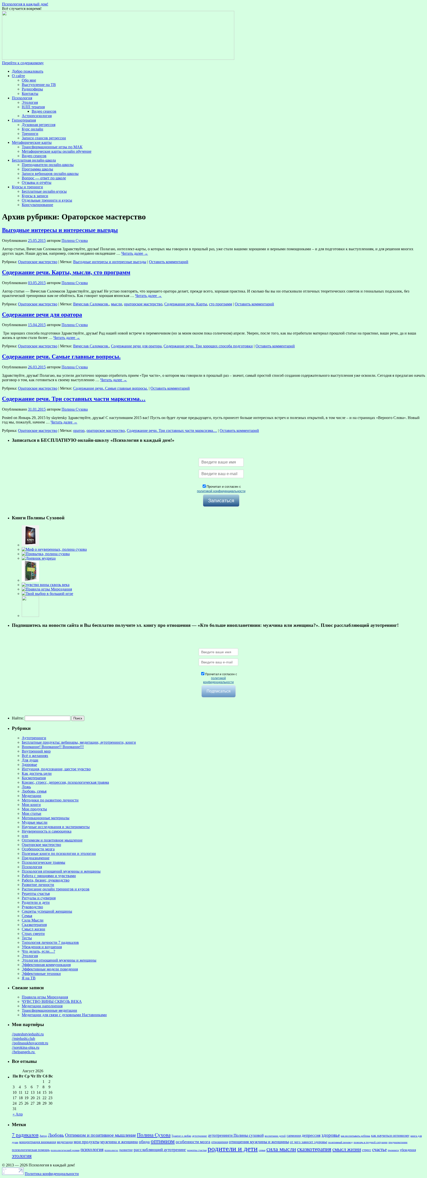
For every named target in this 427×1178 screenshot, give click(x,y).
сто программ (220, 304)
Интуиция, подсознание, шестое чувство (56, 769)
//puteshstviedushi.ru (28, 1034)
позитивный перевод (340, 1142)
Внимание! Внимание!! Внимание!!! (53, 747)
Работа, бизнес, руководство (45, 880)
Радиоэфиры (32, 89)
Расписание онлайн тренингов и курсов (55, 889)
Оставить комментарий (168, 262)
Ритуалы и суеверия (39, 898)
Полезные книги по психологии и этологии (59, 853)
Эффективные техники (41, 973)
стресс (366, 1150)
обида (144, 1141)
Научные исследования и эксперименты (56, 827)
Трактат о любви (181, 1136)
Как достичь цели (37, 773)
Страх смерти (33, 933)
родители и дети (233, 1149)
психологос (111, 1150)
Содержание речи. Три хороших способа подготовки (208, 346)
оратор (79, 430)
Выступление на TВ (39, 85)
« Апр (18, 1114)
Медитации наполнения (42, 1006)
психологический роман (65, 1150)
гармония (294, 1135)
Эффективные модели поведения (50, 969)
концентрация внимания (37, 1142)
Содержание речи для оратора (42, 314)
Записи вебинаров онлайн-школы (50, 173)
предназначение (397, 1142)
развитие (126, 1150)
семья (262, 1150)
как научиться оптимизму (390, 1135)
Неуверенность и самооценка (46, 831)
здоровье (330, 1135)
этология (22, 1156)
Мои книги (31, 804)
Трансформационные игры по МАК (52, 147)
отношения (219, 1142)
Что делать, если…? (38, 951)
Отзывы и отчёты (36, 182)
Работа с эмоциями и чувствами (49, 876)
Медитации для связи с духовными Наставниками (64, 1015)
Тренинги (30, 133)
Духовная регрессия (38, 125)
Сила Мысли (32, 920)
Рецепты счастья (36, 893)
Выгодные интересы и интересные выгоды (60, 230)
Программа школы (37, 169)
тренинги (393, 1150)
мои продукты (86, 1141)
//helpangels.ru (24, 1052)
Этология (30, 102)
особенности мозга (193, 1141)
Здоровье (29, 764)
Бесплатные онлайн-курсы (44, 191)
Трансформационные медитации (49, 1010)
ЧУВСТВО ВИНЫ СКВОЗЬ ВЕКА (52, 1001)
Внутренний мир (36, 751)
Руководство (32, 907)
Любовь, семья (34, 791)
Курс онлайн (32, 129)
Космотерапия (34, 778)
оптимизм (163, 1141)
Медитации (31, 796)
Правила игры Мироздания (45, 997)
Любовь (56, 1135)
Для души (30, 760)
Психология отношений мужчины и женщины (61, 871)
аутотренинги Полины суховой (236, 1135)
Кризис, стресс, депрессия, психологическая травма (65, 782)
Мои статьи (31, 813)
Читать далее (134, 253)
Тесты (27, 938)
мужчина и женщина (119, 1141)
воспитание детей (275, 1136)
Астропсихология (37, 116)
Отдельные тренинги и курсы (47, 200)
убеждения (408, 1150)
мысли (116, 304)
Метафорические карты (32, 142)
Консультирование (37, 205)
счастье (379, 1149)
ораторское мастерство (143, 304)
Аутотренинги (34, 738)
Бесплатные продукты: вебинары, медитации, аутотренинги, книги (79, 742)
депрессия (311, 1135)
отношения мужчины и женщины (259, 1141)
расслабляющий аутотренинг (160, 1149)
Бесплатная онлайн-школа (34, 160)
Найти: (18, 718)
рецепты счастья (197, 1150)
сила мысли (281, 1149)
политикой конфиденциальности (221, 491)
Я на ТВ (29, 978)
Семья (27, 916)
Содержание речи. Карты (185, 304)
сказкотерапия (314, 1149)
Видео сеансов (44, 111)
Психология (22, 98)
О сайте (18, 76)
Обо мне (29, 80)
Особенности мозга (38, 849)
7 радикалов (25, 1135)
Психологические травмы (43, 862)
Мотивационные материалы (45, 818)
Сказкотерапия (34, 925)
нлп (25, 836)
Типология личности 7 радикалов (50, 942)
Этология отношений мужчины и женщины (59, 960)
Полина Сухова (75, 240)
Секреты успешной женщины (47, 911)
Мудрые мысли (34, 822)
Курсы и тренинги (27, 187)
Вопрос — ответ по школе (44, 178)
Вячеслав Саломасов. (91, 304)
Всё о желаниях (35, 756)
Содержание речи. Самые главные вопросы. (61, 356)
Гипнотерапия (24, 120)
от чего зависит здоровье (308, 1142)
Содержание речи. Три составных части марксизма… (74, 399)
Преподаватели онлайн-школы (48, 165)
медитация (65, 1142)
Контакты (30, 93)
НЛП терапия (33, 107)
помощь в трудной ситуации (370, 1142)
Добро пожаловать (27, 71)
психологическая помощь (31, 1150)
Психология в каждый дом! (25, 4)
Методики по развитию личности (50, 800)
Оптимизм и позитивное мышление (52, 840)
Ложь (26, 787)
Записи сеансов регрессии (44, 138)
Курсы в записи (35, 196)
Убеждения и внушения (42, 947)
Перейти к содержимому (23, 63)
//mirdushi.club (23, 1038)
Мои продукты (34, 809)
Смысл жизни (33, 929)
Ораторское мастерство (37, 262)
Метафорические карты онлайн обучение (56, 151)
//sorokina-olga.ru (25, 1047)
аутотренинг (199, 1136)
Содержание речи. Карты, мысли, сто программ (66, 272)
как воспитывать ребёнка (355, 1136)
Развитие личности (38, 885)
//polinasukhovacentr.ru (30, 1043)
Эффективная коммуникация (46, 965)
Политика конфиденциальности (52, 1174)
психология (92, 1149)
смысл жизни (346, 1149)
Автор (43, 1136)
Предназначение (35, 858)
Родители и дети (36, 902)
